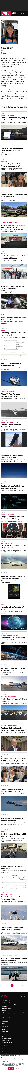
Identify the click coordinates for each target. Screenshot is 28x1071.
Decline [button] (17, 1068)
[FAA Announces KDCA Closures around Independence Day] (14, 803)
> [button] (22, 985)
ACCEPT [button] (11, 1068)
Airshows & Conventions (7, 1038)
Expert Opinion (5, 1031)
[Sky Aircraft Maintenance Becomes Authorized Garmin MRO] (14, 240)
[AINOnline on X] (24, 996)
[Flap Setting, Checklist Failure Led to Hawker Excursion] (14, 348)
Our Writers (4, 1050)
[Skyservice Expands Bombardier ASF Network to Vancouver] (14, 973)
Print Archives (5, 1029)
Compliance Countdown (7, 1042)
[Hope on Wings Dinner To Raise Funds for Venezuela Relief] (14, 179)
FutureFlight (4, 1010)
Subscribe (4, 1019)
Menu (22, 13)
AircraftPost (4, 1006)
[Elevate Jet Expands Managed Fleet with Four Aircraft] (14, 561)
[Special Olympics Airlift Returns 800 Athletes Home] (14, 850)
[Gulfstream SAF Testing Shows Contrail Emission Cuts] (14, 470)
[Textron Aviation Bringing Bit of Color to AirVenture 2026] (14, 209)
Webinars (4, 1036)
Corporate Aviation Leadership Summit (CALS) (12, 1012)
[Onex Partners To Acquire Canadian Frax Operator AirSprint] (14, 912)
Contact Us (4, 1053)
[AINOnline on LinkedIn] (26, 996)
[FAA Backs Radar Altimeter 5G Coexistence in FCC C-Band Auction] (14, 743)
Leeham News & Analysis (7, 1013)
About (3, 1048)
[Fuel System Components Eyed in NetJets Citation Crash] (14, 301)
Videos (3, 1034)
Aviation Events (5, 1040)
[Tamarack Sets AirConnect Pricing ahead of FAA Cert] (14, 652)
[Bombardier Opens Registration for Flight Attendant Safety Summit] (14, 773)
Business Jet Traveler (6, 1008)
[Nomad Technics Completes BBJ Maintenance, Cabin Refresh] (14, 942)
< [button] (5, 985)
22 (20, 985)
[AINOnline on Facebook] (18, 996)
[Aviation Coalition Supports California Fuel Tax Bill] (14, 712)
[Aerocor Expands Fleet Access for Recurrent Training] (14, 378)
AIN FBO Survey (5, 1002)
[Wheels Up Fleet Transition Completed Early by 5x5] (14, 409)
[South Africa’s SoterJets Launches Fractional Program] (14, 683)
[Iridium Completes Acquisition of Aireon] (14, 622)
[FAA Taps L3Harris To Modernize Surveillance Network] (14, 501)
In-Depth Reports (5, 1033)
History (3, 1051)
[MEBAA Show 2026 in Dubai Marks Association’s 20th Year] (14, 271)
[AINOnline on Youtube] (21, 996)
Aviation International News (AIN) (9, 1004)
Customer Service (6, 1021)
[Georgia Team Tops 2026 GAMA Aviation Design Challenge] (14, 530)
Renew (3, 1023)
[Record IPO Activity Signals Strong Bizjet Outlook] (14, 881)
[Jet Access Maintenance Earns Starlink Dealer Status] (14, 439)
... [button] (17, 985)
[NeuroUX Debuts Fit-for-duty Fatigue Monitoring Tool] (14, 132)
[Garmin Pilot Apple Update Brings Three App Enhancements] (14, 591)
